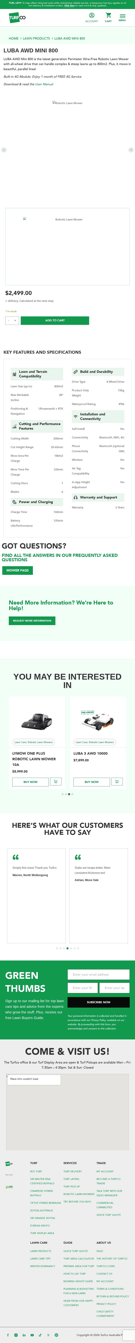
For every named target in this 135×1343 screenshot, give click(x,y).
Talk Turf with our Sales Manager (109, 1193)
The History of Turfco (112, 1258)
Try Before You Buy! (77, 1201)
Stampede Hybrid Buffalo (41, 1193)
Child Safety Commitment (105, 1314)
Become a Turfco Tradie (109, 1181)
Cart (108, 21)
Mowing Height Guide (78, 1281)
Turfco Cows (106, 1266)
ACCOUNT (91, 21)
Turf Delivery (72, 1171)
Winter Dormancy (42, 1266)
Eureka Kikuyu (40, 1225)
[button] (122, 17)
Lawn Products (36, 38)
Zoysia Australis (41, 1210)
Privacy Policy (106, 1304)
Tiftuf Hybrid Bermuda (45, 1203)
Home (13, 38)
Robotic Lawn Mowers (79, 1194)
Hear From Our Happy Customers (78, 1303)
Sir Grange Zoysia (42, 1218)
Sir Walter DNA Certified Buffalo (42, 1181)
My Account (105, 1171)
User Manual (44, 84)
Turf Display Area (42, 1233)
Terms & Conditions (110, 1289)
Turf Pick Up (71, 1186)
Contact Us (104, 1273)
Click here (69, 5)
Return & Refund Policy (113, 1296)
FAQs (100, 1251)
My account (105, 1281)
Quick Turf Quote (109, 1215)
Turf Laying (71, 1179)
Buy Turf (36, 1171)
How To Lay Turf (74, 1273)
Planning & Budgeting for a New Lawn (78, 1291)
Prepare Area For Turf (78, 1266)
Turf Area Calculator (78, 1258)
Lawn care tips (40, 1258)
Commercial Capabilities (105, 1205)
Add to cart (55, 320)
